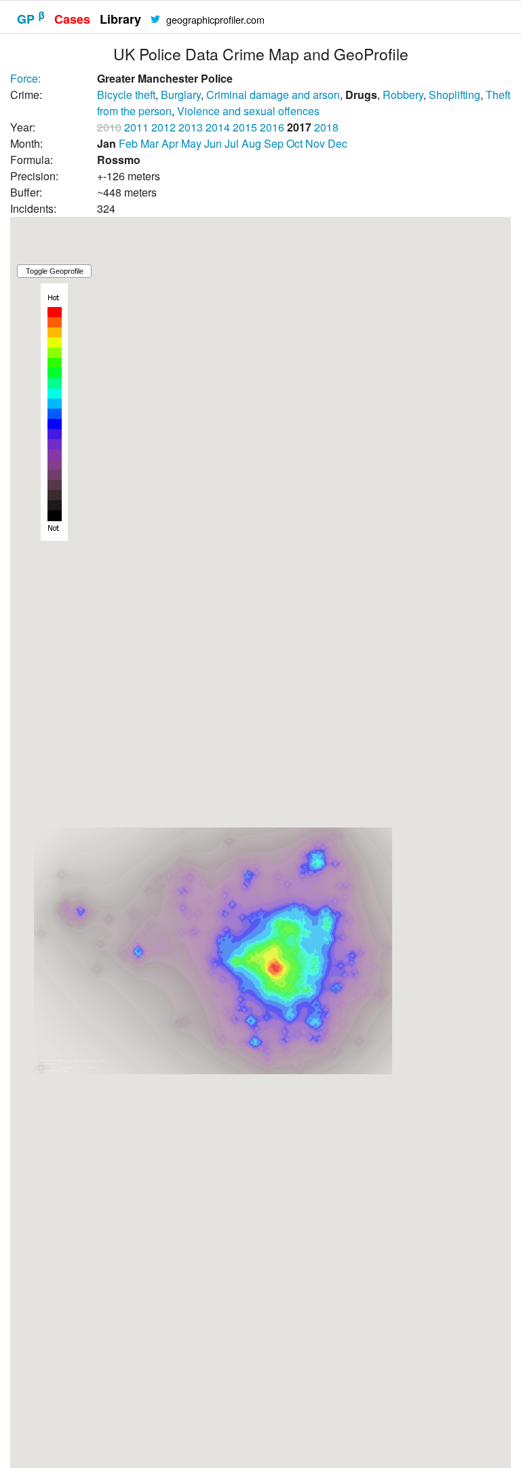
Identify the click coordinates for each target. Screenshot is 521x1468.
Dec (337, 143)
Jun (213, 143)
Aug (251, 143)
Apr (169, 143)
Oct (294, 143)
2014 (218, 127)
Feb (128, 143)
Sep (274, 143)
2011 (136, 127)
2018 (326, 127)
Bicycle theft (126, 94)
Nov (315, 143)
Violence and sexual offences (248, 111)
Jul (232, 143)
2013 (190, 127)
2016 (272, 127)
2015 (245, 127)
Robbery (403, 94)
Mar (149, 143)
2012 (163, 127)
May (191, 143)
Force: (25, 78)
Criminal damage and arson (273, 94)
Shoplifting (454, 94)
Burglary (181, 94)
